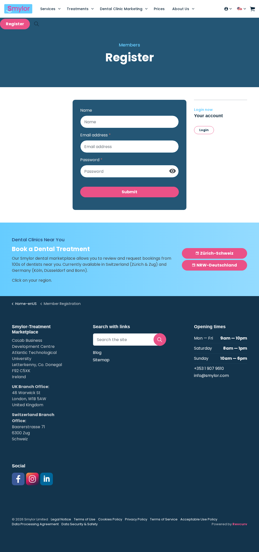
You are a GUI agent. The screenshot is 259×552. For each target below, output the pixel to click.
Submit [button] (129, 192)
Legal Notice (61, 519)
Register (15, 24)
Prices (159, 8)
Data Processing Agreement (35, 524)
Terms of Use (84, 519)
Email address (95, 135)
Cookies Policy (110, 519)
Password (91, 160)
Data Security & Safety (79, 524)
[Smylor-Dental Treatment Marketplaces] (18, 9)
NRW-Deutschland (217, 265)
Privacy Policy (136, 519)
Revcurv (239, 524)
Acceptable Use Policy (198, 519)
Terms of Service (164, 519)
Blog (97, 352)
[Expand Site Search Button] (36, 24)
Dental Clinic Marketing (121, 8)
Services (47, 8)
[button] (252, 9)
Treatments (78, 8)
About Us (180, 8)
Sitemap (101, 360)
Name (86, 110)
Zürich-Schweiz (216, 253)
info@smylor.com (211, 375)
